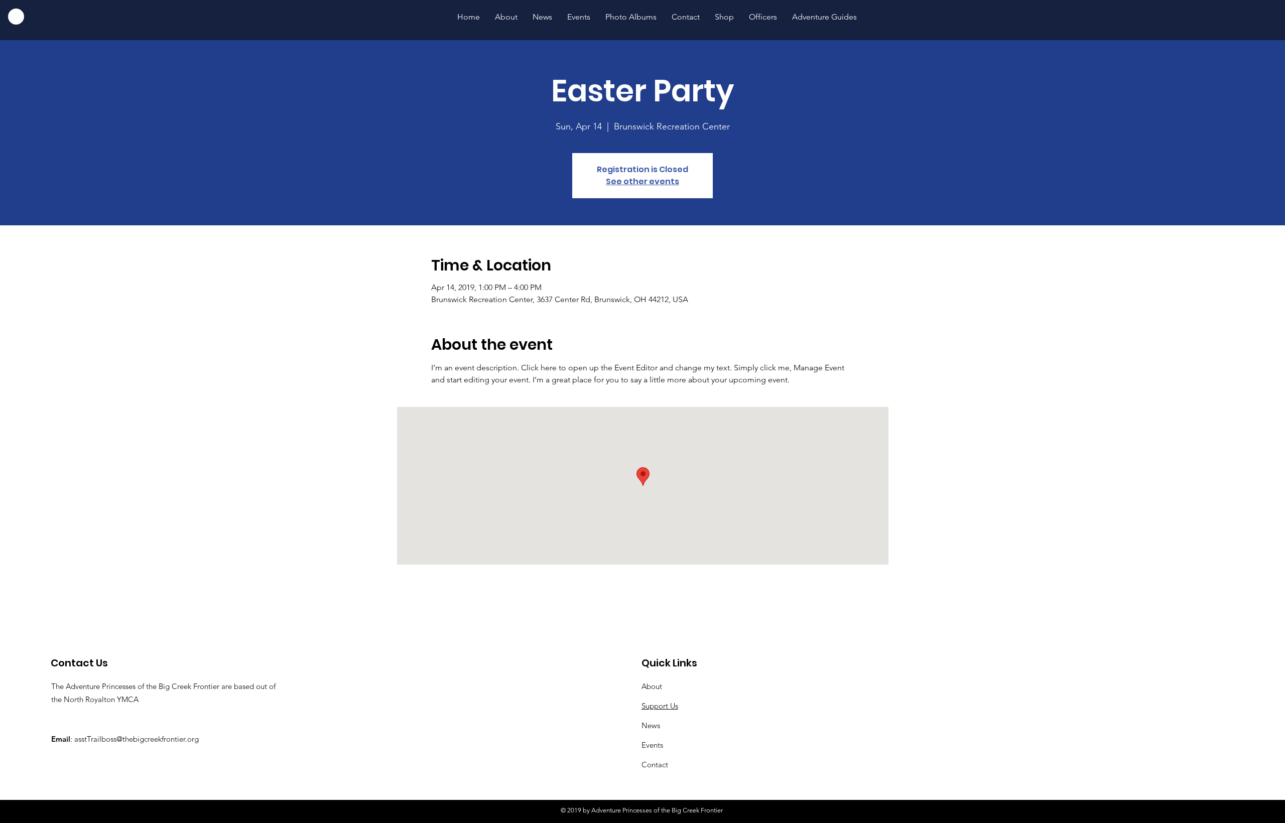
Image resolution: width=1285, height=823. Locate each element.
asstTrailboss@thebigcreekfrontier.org (136, 739)
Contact (654, 764)
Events (652, 745)
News (650, 725)
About (651, 686)
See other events (642, 181)
